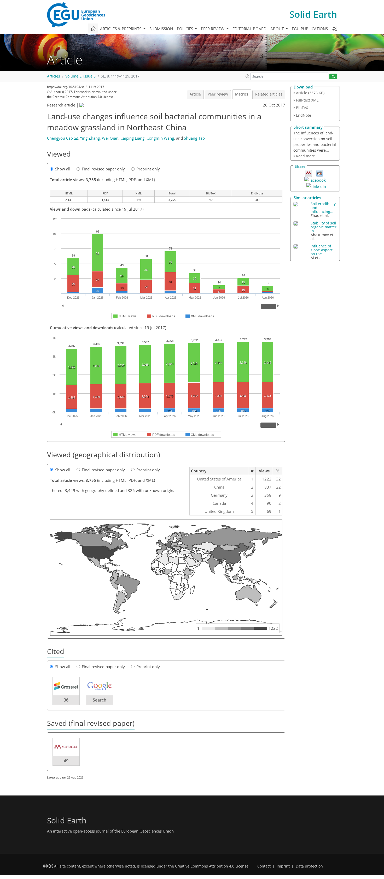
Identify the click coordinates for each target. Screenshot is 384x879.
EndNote (303, 115)
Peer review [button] (213, 28)
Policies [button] (185, 28)
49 (66, 761)
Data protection (309, 866)
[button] (247, 76)
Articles (53, 76)
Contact (264, 866)
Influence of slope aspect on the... (322, 249)
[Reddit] (319, 173)
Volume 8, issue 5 (80, 76)
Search (99, 700)
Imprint (283, 866)
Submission (161, 28)
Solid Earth (313, 14)
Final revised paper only (103, 168)
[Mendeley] (308, 173)
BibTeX (302, 107)
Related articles (268, 94)
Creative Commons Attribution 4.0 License (211, 866)
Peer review (218, 94)
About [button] (277, 28)
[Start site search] (333, 77)
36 (66, 700)
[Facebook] (315, 179)
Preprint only (148, 168)
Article (195, 94)
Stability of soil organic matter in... (323, 227)
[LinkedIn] (316, 185)
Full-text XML (307, 100)
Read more (305, 155)
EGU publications (310, 28)
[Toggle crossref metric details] (66, 685)
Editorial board (249, 28)
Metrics (241, 94)
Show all (62, 168)
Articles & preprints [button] (121, 28)
